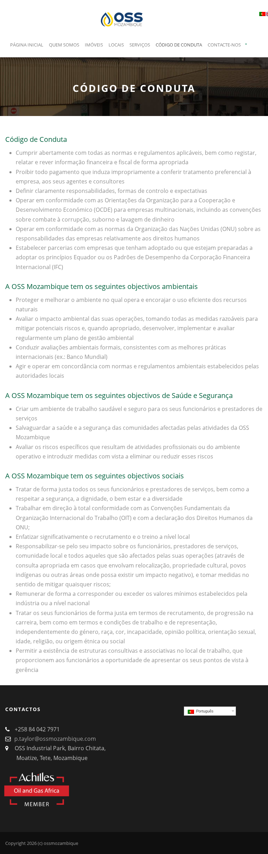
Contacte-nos (224, 45)
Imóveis (94, 45)
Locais (116, 45)
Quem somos (64, 45)
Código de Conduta (179, 45)
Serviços (139, 45)
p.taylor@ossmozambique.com (55, 739)
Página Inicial (26, 45)
